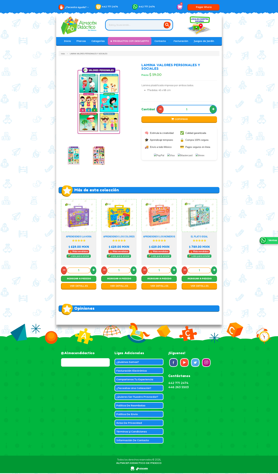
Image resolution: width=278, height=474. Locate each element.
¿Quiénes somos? (127, 362)
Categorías (98, 41)
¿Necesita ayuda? (76, 7)
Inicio (67, 41)
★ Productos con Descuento (129, 41)
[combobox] (139, 25)
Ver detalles (79, 285)
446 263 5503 (178, 387)
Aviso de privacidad (129, 422)
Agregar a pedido (79, 278)
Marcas (81, 41)
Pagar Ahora (204, 7)
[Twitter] (195, 362)
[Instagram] (206, 362)
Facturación (181, 41)
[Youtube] (184, 362)
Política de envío (127, 414)
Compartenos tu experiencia (134, 379)
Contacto (160, 41)
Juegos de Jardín (204, 41)
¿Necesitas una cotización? (133, 388)
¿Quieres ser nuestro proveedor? (137, 396)
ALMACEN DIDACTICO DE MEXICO (139, 462)
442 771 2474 (110, 6)
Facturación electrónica (131, 370)
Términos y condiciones (131, 431)
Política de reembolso (130, 405)
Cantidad (148, 109)
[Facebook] (173, 362)
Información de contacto (132, 440)
